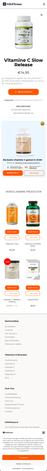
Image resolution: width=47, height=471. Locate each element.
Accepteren (23, 457)
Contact (8, 411)
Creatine (9, 330)
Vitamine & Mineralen (23, 100)
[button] (43, 433)
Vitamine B (10, 364)
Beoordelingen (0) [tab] (23, 113)
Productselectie (12, 408)
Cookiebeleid (16, 468)
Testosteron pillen (13, 344)
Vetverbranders (12, 341)
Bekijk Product (25, 92)
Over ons (9, 401)
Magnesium (10, 374)
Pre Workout (11, 333)
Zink (7, 378)
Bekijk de (23, 163)
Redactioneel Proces (14, 404)
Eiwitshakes (10, 326)
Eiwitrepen (10, 337)
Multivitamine (11, 360)
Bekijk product (13, 173)
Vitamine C (38, 100)
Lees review (34, 173)
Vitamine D (10, 371)
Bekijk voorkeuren (23, 464)
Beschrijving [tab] (23, 106)
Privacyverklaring (28, 468)
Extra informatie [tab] (20, 110)
